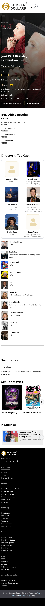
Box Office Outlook (8, 540)
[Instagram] (10, 461)
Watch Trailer (32, 103)
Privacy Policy (24, 595)
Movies (4, 483)
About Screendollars (10, 575)
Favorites (31, 7)
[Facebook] (2, 461)
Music (5, 75)
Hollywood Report (8, 545)
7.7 (14, 85)
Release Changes (8, 497)
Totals (3, 475)
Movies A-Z (5, 500)
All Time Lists (6, 564)
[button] (26, 61)
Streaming (5, 570)
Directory (5, 508)
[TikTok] (17, 461)
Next (42, 402)
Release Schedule (8, 494)
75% (5, 85)
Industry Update (7, 543)
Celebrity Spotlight (8, 567)
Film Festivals (6, 524)
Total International (8, 134)
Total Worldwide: (7, 140)
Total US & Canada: (8, 128)
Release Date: (6, 80)
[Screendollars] (14, 6)
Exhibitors (5, 516)
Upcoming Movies (8, 492)
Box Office (5, 467)
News (3, 532)
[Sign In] (36, 6)
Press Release (6, 551)
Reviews (4, 502)
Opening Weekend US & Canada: (13, 122)
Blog (3, 556)
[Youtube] (14, 461)
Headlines (5, 548)
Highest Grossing (8, 478)
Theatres (4, 518)
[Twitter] (6, 461)
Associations (6, 526)
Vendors (4, 521)
